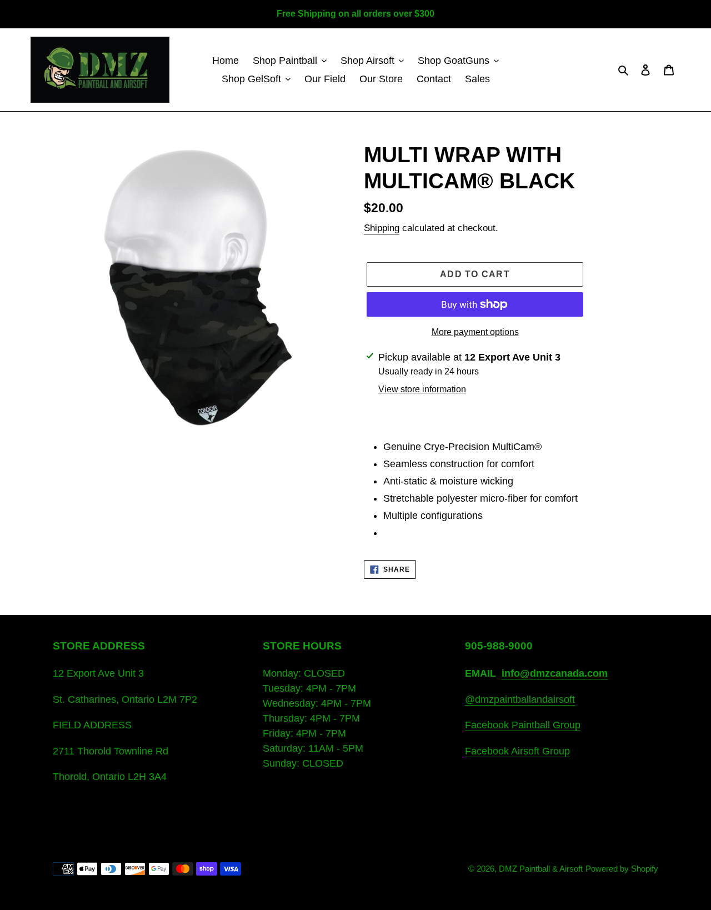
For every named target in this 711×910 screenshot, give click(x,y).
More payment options (475, 332)
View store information (422, 389)
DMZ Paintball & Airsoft (541, 868)
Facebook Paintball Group (522, 725)
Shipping (381, 228)
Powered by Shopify (621, 868)
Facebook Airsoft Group (517, 751)
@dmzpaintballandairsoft (520, 699)
